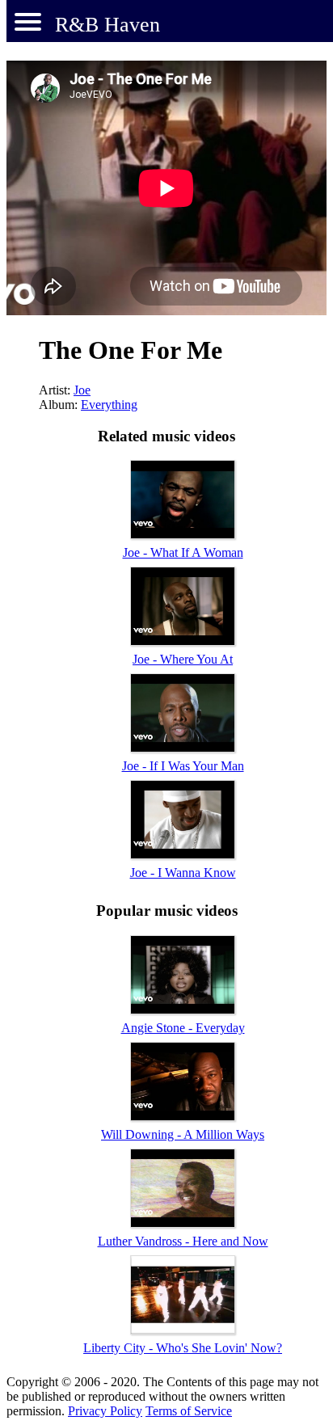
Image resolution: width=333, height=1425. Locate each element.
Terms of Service (188, 1411)
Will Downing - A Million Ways (182, 1134)
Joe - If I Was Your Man (183, 766)
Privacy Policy (105, 1411)
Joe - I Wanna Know (183, 872)
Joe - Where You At (183, 659)
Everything (109, 404)
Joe (82, 390)
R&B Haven (107, 24)
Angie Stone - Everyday (183, 1028)
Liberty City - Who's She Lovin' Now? (182, 1348)
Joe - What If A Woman (183, 552)
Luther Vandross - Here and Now (183, 1241)
